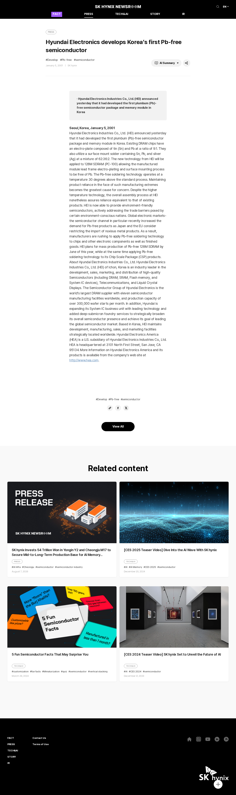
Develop (52, 60)
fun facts (36, 671)
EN (224, 6)
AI (126, 567)
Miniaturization (52, 671)
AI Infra (17, 567)
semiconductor (85, 60)
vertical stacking (98, 671)
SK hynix (72, 65)
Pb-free (67, 60)
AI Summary (167, 63)
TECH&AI (121, 14)
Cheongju (29, 567)
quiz (65, 671)
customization (21, 671)
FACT (57, 14)
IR (183, 14)
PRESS (88, 14)
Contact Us (39, 738)
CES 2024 (135, 671)
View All (118, 426)
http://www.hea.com (83, 360)
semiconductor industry (70, 567)
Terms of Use (40, 744)
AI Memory (136, 567)
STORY (155, 14)
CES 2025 (150, 567)
